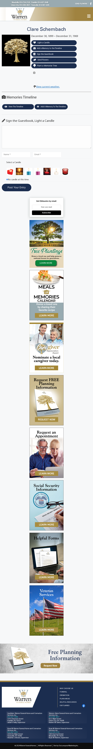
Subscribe (46, 213)
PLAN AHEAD (65, 699)
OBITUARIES (64, 705)
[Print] (34, 73)
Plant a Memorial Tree (47, 65)
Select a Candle (13, 162)
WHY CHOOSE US (66, 688)
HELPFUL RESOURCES (68, 702)
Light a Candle (43, 43)
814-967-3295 (12, 732)
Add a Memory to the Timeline (49, 48)
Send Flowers (43, 60)
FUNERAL (63, 692)
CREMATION (64, 695)
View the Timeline (15, 107)
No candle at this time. (18, 180)
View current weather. (48, 87)
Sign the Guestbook (45, 54)
